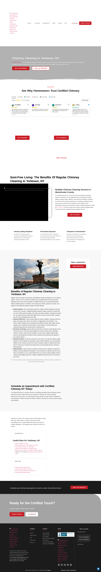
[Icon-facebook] (62, 565)
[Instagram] (65, 565)
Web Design (63, 570)
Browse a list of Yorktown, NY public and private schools (28, 450)
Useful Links (18, 461)
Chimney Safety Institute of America (23, 469)
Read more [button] (14, 114)
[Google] (59, 565)
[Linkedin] (68, 565)
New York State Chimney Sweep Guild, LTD (25, 470)
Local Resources (19, 433)
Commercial (37, 23)
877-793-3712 (60, 207)
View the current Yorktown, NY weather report (26, 448)
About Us (60, 23)
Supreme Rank (73, 570)
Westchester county (32, 451)
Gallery (53, 23)
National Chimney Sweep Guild (22, 467)
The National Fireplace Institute (22, 472)
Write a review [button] (85, 100)
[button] (20, 97)
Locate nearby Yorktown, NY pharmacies (24, 446)
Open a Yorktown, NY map (21, 443)
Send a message (61, 158)
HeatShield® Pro (46, 23)
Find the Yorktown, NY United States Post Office (26, 445)
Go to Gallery (22, 137)
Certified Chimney (17, 62)
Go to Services (61, 137)
